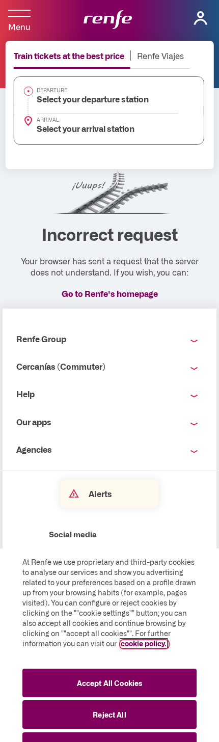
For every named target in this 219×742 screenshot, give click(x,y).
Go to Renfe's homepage (110, 293)
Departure (52, 90)
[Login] (200, 18)
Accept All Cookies (110, 683)
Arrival (48, 120)
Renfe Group (41, 339)
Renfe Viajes (160, 55)
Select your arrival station (85, 128)
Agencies (34, 449)
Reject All (109, 714)
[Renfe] (107, 20)
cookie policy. (144, 643)
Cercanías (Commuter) (60, 366)
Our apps (33, 422)
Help (25, 394)
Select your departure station (93, 98)
